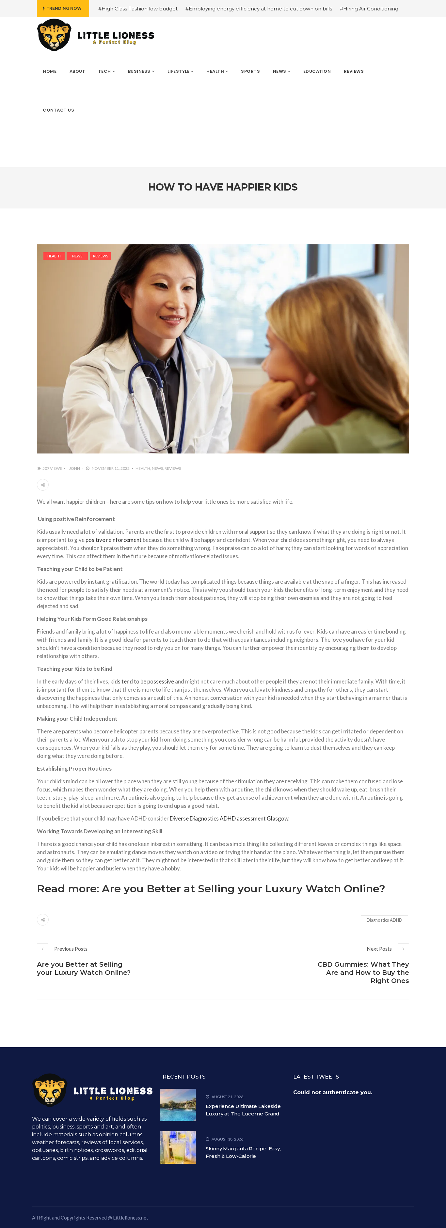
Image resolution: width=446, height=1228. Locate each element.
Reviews (100, 256)
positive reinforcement (114, 539)
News (77, 256)
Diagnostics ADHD (384, 920)
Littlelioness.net (130, 1217)
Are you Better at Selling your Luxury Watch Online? (243, 888)
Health (54, 256)
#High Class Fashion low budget (138, 9)
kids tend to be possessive (142, 681)
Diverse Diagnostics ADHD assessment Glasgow (229, 818)
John (74, 468)
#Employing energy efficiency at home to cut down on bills (258, 9)
